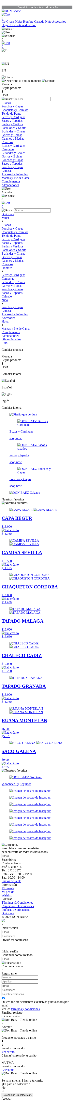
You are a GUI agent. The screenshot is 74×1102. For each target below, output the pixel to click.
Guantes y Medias (13, 138)
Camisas (7, 170)
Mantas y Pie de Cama (16, 178)
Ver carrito (8, 1052)
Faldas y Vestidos (12, 124)
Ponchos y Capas (12, 106)
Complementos (11, 181)
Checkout (8, 1069)
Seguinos (25, 784)
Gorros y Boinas (12, 135)
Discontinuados (20, 25)
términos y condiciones (25, 1009)
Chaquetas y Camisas (15, 110)
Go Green (8, 21)
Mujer (19, 21)
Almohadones (10, 185)
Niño (48, 21)
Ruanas (6, 102)
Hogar (6, 25)
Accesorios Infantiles (15, 174)
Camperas (8, 149)
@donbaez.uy (10, 784)
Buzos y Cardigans (13, 117)
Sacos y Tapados (12, 120)
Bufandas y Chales (13, 131)
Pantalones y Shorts (14, 127)
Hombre (28, 21)
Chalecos (7, 142)
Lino (33, 25)
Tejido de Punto (11, 113)
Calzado (39, 21)
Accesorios (59, 21)
